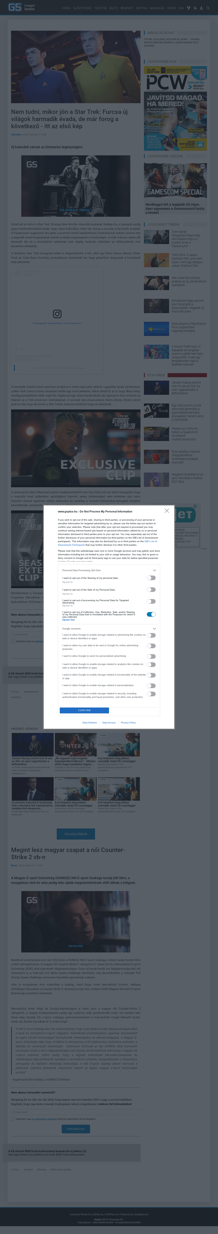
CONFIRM (84, 710)
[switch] (151, 578)
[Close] (168, 512)
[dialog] (109, 617)
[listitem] (109, 570)
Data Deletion (89, 722)
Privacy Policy (128, 722)
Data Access (109, 722)
